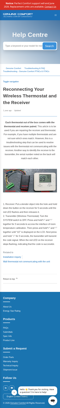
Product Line (9, 340)
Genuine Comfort (18, 403)
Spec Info (7, 336)
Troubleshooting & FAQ (34, 68)
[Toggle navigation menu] (55, 15)
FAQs (5, 328)
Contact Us (50, 6)
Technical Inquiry (10, 365)
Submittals (8, 332)
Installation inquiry (12, 257)
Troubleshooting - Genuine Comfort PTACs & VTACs (26, 71)
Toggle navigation (11, 81)
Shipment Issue (10, 369)
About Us (7, 306)
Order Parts (8, 357)
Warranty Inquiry (10, 361)
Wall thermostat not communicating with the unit (26, 261)
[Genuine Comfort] (18, 16)
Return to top (9, 279)
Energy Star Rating (11, 311)
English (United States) (17, 396)
